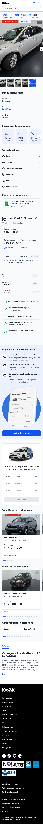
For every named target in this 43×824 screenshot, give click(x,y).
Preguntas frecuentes (9, 714)
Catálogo (5, 646)
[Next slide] (39, 137)
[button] (34, 256)
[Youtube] (14, 756)
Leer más (5, 674)
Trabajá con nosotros (9, 731)
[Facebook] (4, 756)
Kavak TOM (6, 109)
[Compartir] (35, 218)
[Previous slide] (3, 137)
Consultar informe (17, 206)
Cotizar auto (21, 499)
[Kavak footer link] (8, 691)
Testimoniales (7, 719)
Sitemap (5, 811)
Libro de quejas (7, 739)
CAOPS (4, 743)
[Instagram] (9, 756)
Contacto (5, 735)
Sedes (4, 710)
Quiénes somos (7, 727)
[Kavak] (5, 3)
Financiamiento (7, 702)
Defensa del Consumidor (10, 804)
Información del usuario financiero (14, 800)
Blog (3, 723)
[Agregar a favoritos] (39, 218)
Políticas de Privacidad (10, 792)
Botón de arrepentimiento (11, 808)
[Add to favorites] (37, 516)
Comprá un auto (7, 698)
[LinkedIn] (20, 756)
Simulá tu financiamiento (21, 433)
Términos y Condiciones (10, 796)
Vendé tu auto (7, 706)
